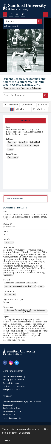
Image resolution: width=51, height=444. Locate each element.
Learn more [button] (24, 433)
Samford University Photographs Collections (22, 88)
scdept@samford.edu (12, 418)
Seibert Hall (35, 142)
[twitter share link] (16, 362)
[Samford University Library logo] (24, 6)
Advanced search (11, 26)
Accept (7, 440)
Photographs (12, 157)
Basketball (23, 142)
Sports (10, 149)
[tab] (25, 120)
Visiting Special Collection (13, 379)
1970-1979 (9, 242)
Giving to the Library (11, 389)
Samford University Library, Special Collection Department (26, 311)
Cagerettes (11, 142)
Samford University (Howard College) (23, 145)
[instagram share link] (11, 362)
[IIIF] (12, 109)
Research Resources (11, 383)
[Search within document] (45, 95)
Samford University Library (14, 376)
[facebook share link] (5, 362)
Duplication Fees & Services (14, 386)
